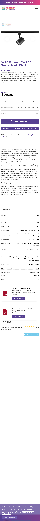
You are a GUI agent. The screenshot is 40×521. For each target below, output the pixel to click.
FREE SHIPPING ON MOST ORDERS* (20, 2)
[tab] (20, 113)
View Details (8, 128)
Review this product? (32, 334)
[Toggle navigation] (36, 8)
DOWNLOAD (19, 298)
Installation (21, 128)
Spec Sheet (33, 128)
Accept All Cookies (9, 517)
